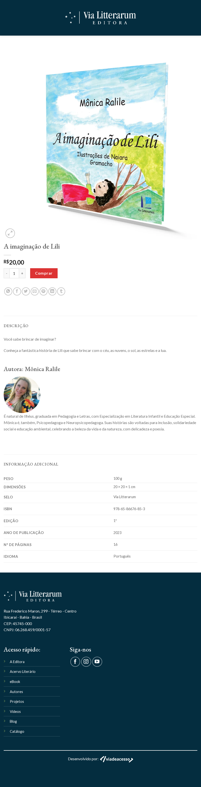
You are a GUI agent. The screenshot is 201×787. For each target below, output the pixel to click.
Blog (13, 721)
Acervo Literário (23, 671)
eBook (15, 682)
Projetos (17, 701)
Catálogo (17, 731)
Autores (16, 692)
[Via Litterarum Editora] (100, 17)
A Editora (17, 662)
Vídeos (15, 711)
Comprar (43, 273)
